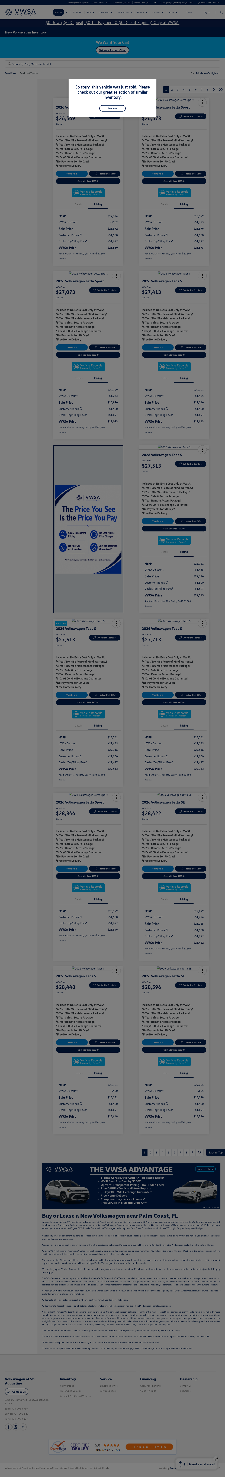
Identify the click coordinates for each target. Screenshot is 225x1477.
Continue (112, 108)
